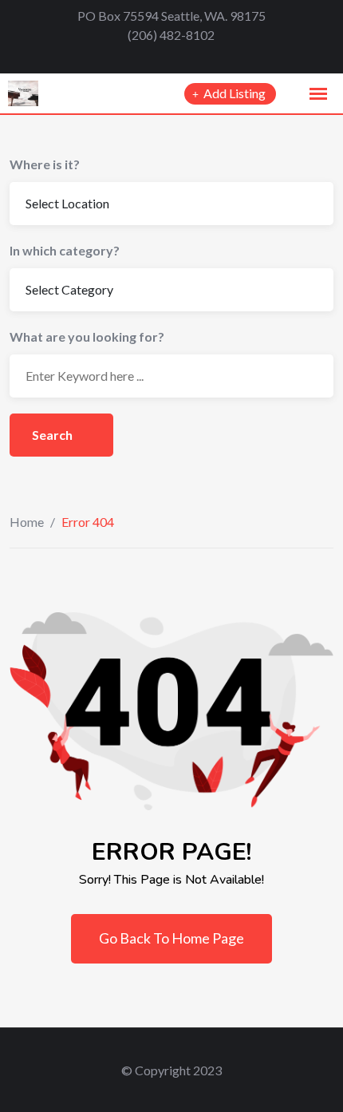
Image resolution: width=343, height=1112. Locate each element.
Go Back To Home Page (171, 938)
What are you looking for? (87, 336)
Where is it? (45, 164)
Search (53, 434)
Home (27, 521)
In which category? (65, 250)
